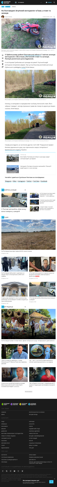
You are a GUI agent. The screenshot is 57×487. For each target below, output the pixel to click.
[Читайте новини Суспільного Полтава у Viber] (18, 471)
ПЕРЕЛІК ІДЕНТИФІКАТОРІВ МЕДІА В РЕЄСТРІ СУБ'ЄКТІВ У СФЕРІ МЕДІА (40, 462)
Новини (3, 412)
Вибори (3, 428)
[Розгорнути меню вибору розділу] (16, 2)
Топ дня (31, 447)
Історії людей (33, 438)
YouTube (36, 181)
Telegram (8, 181)
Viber (14, 181)
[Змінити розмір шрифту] (54, 16)
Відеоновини (5, 447)
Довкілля (4, 431)
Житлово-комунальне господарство (12, 433)
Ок (51, 481)
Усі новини (21, 2)
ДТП (3, 6)
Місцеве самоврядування (36, 436)
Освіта (31, 426)
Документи (32, 459)
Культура (31, 424)
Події (2, 421)
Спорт (3, 445)
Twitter (29, 181)
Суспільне (20, 478)
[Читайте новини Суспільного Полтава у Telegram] (22, 471)
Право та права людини (8, 436)
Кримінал (14, 6)
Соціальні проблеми (35, 443)
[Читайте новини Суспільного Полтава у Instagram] (10, 471)
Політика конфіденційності (9, 459)
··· (41, 2)
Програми (4, 462)
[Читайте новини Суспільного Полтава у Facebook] (2, 471)
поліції (23, 67)
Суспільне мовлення (7, 457)
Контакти (4, 454)
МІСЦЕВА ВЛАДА (33, 414)
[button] (2, 55)
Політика (4, 440)
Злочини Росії (5, 443)
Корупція (31, 421)
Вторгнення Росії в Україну (37, 412)
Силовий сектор (6, 438)
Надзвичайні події (34, 428)
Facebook (44, 181)
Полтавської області (32, 54)
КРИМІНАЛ (8, 6)
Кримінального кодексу (13, 150)
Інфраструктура (33, 433)
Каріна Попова (8, 16)
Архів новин (32, 454)
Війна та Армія (33, 445)
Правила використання (36, 457)
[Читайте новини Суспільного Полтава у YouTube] (14, 471)
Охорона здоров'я (34, 431)
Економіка (4, 426)
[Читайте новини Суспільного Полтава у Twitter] (6, 471)
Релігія (31, 440)
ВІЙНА (3, 414)
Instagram (21, 181)
